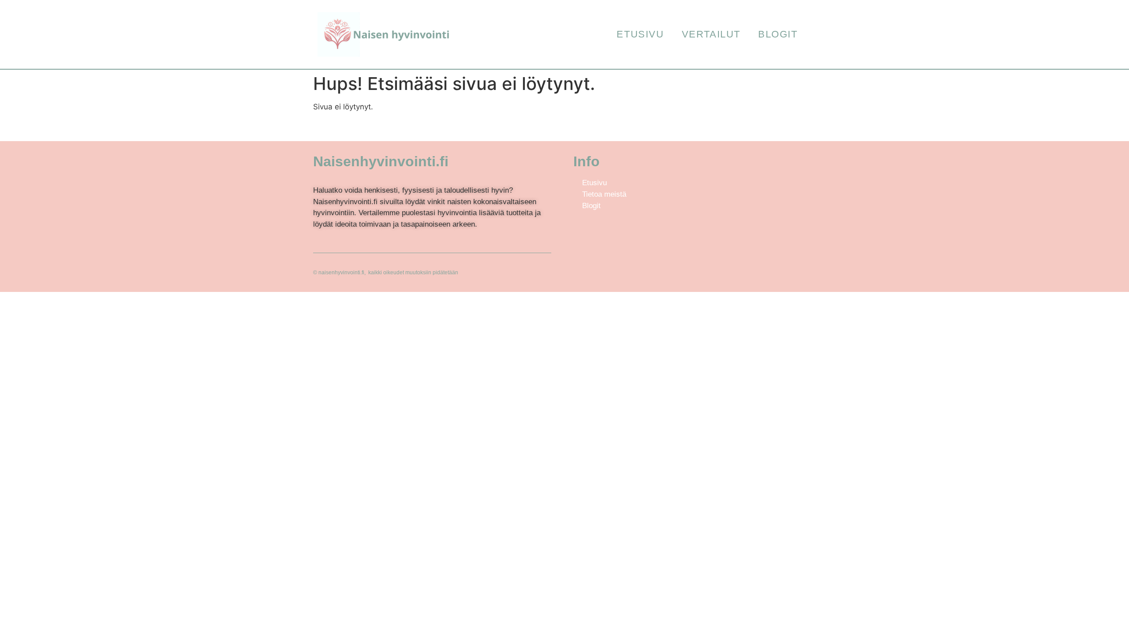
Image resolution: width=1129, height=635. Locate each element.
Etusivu (640, 34)
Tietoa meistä (604, 194)
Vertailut (711, 34)
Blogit (778, 34)
